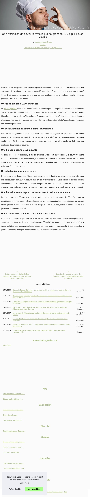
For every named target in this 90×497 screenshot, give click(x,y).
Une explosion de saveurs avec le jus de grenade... (43, 48)
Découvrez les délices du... (13, 399)
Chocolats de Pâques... (11, 452)
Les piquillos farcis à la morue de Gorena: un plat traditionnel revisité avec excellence (68, 276)
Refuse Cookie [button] (15, 489)
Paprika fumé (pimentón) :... (13, 447)
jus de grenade (10, 109)
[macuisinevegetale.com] (45, 15)
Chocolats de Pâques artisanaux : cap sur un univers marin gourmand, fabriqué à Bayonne (42, 302)
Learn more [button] (24, 483)
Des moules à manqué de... (13, 410)
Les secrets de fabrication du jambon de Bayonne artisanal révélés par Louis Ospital (41, 314)
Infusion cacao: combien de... (14, 394)
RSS (65, 492)
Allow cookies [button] (34, 489)
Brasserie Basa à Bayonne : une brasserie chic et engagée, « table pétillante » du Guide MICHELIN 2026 (42, 291)
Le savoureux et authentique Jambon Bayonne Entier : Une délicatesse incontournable (39, 331)
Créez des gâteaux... (10, 415)
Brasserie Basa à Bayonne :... (14, 442)
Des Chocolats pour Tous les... (14, 431)
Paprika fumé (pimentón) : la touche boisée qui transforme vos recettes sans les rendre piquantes (42, 296)
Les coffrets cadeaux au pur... (14, 463)
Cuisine (42, 45)
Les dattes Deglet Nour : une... (14, 468)
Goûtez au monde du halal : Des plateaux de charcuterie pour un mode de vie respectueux (17, 276)
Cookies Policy (58, 492)
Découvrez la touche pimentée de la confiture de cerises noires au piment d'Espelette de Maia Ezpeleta (40, 308)
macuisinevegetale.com (43, 42)
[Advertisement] (43, 66)
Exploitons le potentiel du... (13, 420)
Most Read (7, 345)
